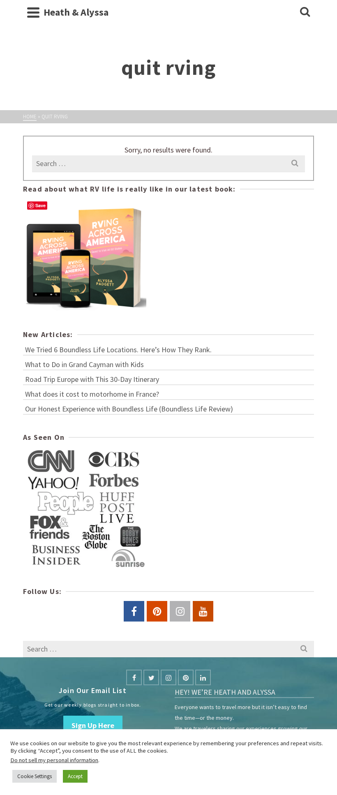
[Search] (305, 12)
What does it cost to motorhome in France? (92, 394)
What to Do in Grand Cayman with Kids (84, 364)
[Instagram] (168, 677)
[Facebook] (134, 677)
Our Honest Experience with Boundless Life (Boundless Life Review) (129, 409)
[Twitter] (151, 677)
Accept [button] (75, 776)
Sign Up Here (93, 725)
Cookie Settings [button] (34, 776)
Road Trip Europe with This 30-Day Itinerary (92, 379)
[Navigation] (33, 12)
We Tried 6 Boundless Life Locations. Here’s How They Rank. (118, 349)
